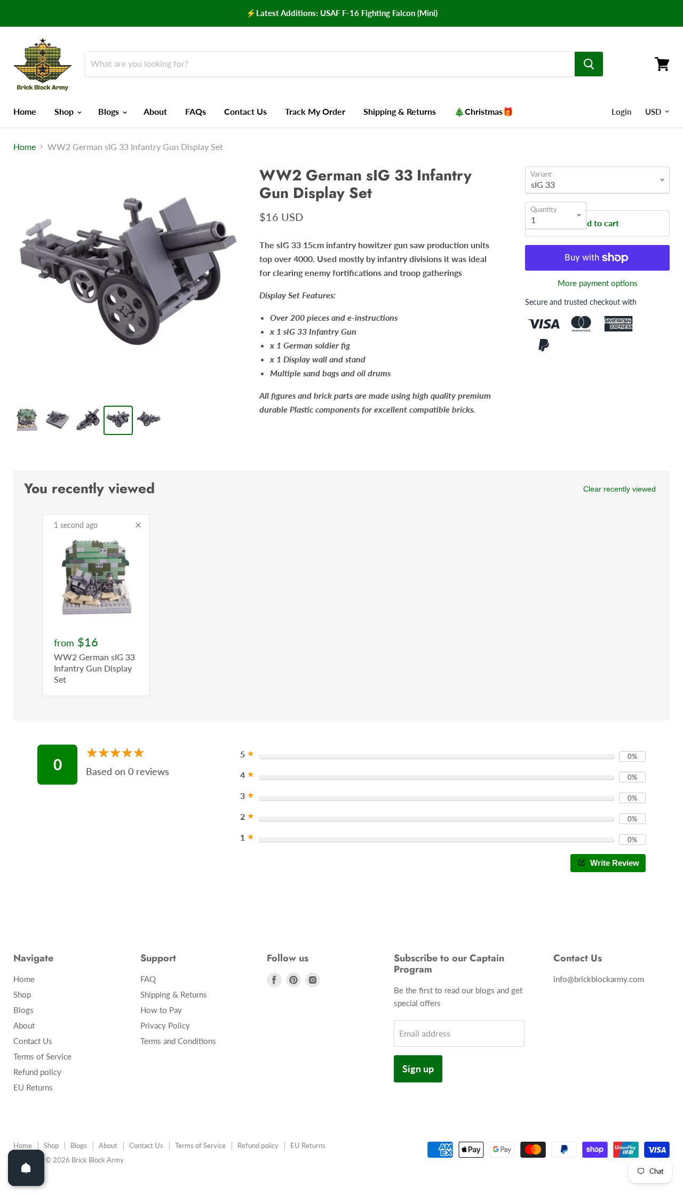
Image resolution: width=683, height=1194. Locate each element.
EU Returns (33, 1087)
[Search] (589, 64)
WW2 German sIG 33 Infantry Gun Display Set (94, 668)
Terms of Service (42, 1056)
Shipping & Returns (399, 111)
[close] (138, 525)
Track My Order (315, 111)
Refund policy (37, 1072)
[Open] (26, 1168)
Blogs (109, 111)
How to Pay (161, 1010)
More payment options (598, 283)
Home (24, 111)
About (155, 111)
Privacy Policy (165, 1025)
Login (621, 111)
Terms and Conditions (178, 1041)
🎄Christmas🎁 (483, 111)
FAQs (195, 111)
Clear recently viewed (619, 489)
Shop (65, 111)
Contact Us (245, 111)
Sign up (418, 1068)
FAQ (148, 979)
